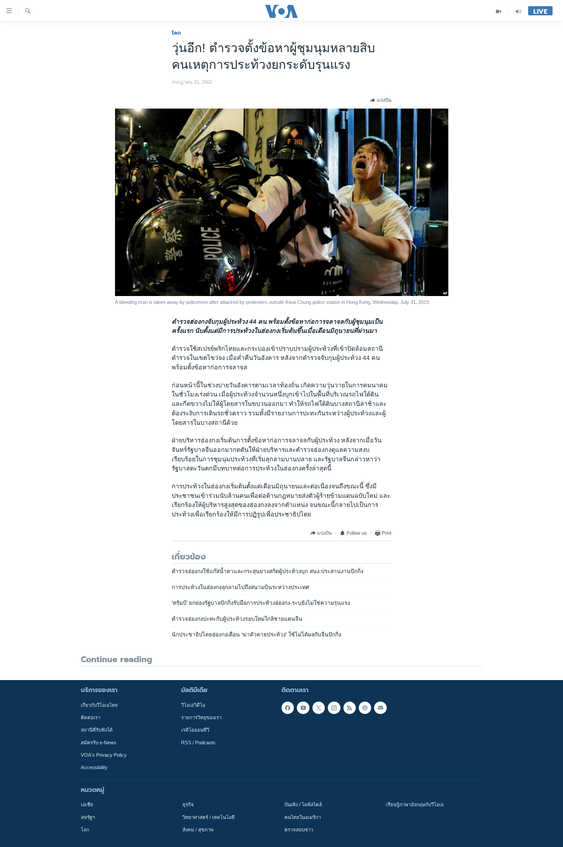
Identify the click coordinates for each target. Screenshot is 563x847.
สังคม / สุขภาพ (197, 829)
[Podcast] (365, 707)
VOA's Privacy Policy (104, 755)
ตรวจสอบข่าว (298, 829)
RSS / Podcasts (198, 742)
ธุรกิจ (188, 804)
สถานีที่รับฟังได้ (97, 730)
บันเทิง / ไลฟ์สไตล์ (303, 804)
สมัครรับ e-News (98, 742)
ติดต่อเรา (90, 717)
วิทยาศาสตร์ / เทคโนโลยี (208, 817)
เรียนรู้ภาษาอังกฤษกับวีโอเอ (415, 804)
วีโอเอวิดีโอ (193, 704)
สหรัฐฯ (88, 817)
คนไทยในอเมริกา (302, 817)
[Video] (499, 11)
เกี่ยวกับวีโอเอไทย (99, 704)
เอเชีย (87, 804)
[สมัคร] (380, 707)
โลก (176, 32)
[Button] (380, 100)
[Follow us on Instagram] (334, 707)
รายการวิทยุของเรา (201, 717)
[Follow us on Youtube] (303, 707)
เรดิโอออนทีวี (195, 730)
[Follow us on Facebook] (288, 707)
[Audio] (518, 11)
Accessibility (94, 767)
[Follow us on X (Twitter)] (318, 707)
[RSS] (349, 707)
